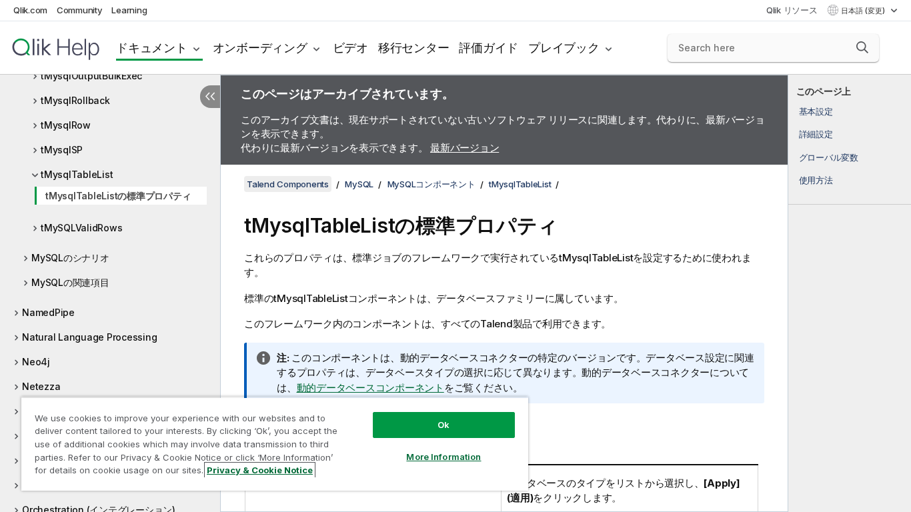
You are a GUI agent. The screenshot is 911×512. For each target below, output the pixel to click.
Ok (443, 424)
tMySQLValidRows (81, 227)
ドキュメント (151, 48)
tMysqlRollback (75, 100)
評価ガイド (488, 48)
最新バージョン (464, 147)
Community (80, 10)
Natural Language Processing (89, 337)
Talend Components (288, 184)
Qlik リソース (792, 10)
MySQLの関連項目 (70, 282)
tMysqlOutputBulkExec (91, 75)
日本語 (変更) (864, 10)
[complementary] (849, 293)
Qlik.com (30, 10)
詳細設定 (816, 134)
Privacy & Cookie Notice (260, 470)
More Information (443, 456)
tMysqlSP (62, 149)
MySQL (359, 184)
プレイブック (564, 48)
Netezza (41, 386)
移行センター (413, 48)
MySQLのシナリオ (70, 257)
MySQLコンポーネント (431, 184)
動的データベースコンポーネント (370, 387)
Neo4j (36, 361)
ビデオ (350, 48)
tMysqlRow (66, 125)
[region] (274, 444)
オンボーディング (260, 48)
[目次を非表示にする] (210, 96)
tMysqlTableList (77, 174)
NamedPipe (48, 312)
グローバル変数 (828, 157)
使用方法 (816, 180)
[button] (862, 47)
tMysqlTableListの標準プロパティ (118, 195)
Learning (129, 10)
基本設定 (816, 111)
